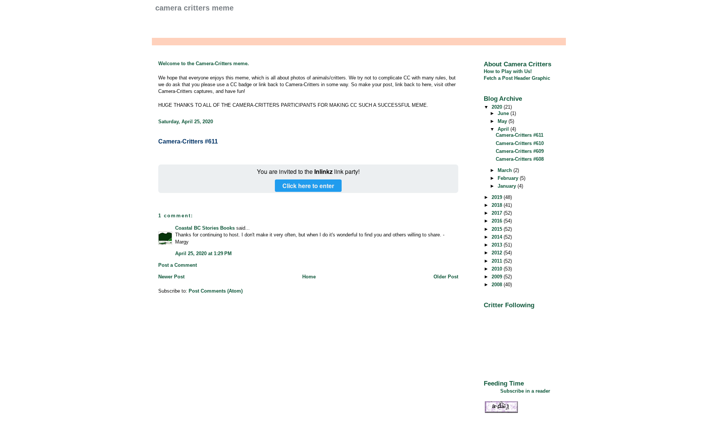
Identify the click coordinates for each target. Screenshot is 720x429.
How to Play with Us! (508, 71)
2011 (498, 261)
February (509, 178)
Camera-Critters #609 (520, 151)
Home (309, 277)
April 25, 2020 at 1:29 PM (203, 253)
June (504, 113)
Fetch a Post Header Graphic (517, 78)
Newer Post (171, 277)
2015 (498, 229)
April (504, 129)
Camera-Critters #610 (520, 143)
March (505, 170)
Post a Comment (177, 265)
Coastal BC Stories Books (205, 228)
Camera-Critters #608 (520, 159)
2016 (498, 221)
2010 (498, 269)
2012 (498, 253)
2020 (498, 107)
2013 (498, 245)
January (508, 186)
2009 (498, 277)
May (503, 121)
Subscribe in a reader (525, 391)
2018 (498, 205)
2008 (498, 284)
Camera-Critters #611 (188, 141)
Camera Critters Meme (194, 8)
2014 (498, 237)
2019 (498, 197)
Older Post (446, 277)
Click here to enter (308, 185)
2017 (498, 213)
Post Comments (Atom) (216, 291)
